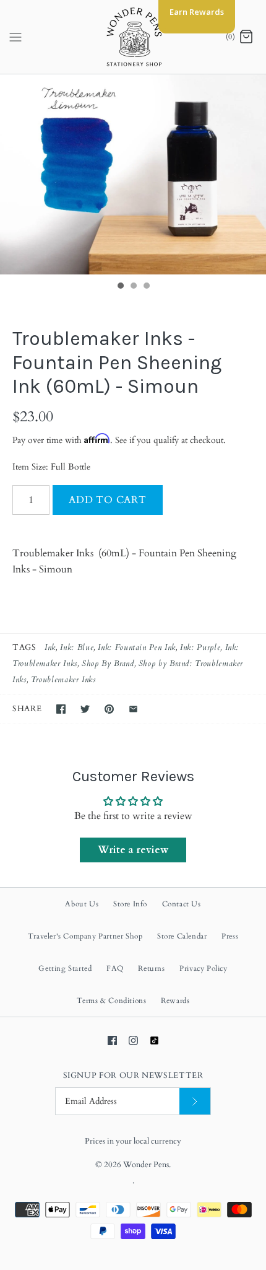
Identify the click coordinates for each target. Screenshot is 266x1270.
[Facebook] (112, 1040)
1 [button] (120, 287)
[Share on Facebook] (61, 709)
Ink (50, 647)
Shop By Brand (108, 663)
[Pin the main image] (109, 709)
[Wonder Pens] (133, 37)
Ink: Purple (200, 647)
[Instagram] (133, 1040)
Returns (151, 968)
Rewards (175, 1000)
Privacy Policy (203, 968)
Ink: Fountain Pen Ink (136, 647)
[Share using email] (133, 709)
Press (229, 936)
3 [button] (146, 287)
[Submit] (194, 1101)
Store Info (130, 904)
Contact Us (181, 904)
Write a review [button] (133, 850)
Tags (24, 647)
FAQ (115, 968)
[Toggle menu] (15, 36)
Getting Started (65, 968)
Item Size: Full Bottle (51, 467)
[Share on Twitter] (85, 709)
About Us (81, 904)
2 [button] (133, 287)
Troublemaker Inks (63, 679)
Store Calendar (182, 936)
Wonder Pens (146, 1164)
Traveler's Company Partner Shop (85, 936)
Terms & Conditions (112, 1000)
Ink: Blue (76, 647)
